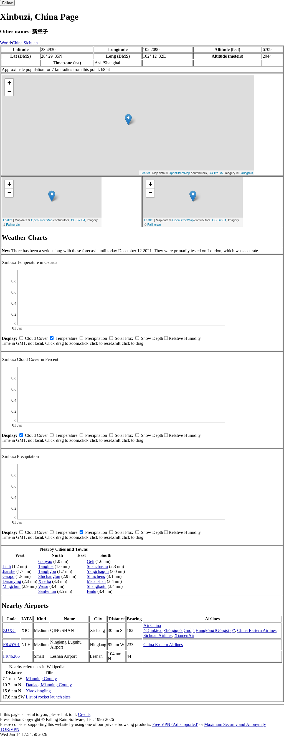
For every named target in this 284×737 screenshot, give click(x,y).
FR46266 (11, 656)
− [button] (9, 91)
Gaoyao (45, 561)
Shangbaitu (96, 586)
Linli (6, 566)
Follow (7, 3)
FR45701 (11, 644)
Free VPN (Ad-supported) (175, 724)
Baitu (91, 591)
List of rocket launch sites (48, 697)
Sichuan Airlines (157, 635)
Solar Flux (124, 338)
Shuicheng (96, 576)
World (5, 42)
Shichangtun (49, 576)
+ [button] (9, 82)
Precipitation (96, 338)
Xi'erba (44, 581)
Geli (90, 561)
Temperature (66, 338)
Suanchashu (97, 566)
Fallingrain (246, 172)
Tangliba (46, 566)
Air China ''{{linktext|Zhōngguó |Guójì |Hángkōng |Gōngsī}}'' (189, 628)
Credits (84, 714)
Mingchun (11, 586)
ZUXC (9, 630)
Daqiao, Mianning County (49, 684)
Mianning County (41, 678)
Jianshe (8, 571)
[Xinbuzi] (128, 119)
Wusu (43, 586)
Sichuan (31, 42)
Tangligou (47, 571)
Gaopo (8, 576)
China (17, 42)
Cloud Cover (36, 338)
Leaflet (145, 172)
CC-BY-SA (216, 172)
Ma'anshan (96, 581)
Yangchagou (98, 571)
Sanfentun (47, 591)
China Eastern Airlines (257, 630)
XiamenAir (184, 635)
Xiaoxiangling (38, 690)
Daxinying (11, 581)
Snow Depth (152, 338)
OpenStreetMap (179, 172)
